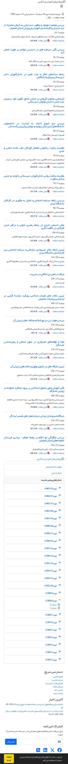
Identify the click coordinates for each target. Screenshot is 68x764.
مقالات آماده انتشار (54, 467)
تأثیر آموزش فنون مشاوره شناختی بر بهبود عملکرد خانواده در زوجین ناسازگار (34, 389)
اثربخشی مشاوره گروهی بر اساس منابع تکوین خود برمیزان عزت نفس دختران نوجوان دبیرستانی (34, 100)
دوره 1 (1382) (51, 660)
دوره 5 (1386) (51, 630)
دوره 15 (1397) (50, 548)
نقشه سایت (58, 693)
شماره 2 (53, 605)
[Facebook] (59, 751)
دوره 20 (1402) (50, 511)
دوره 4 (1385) (51, 637)
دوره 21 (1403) (50, 503)
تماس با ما (59, 690)
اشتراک (11, 741)
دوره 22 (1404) (50, 496)
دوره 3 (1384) (51, 645)
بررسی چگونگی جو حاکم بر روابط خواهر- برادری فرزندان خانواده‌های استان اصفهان (34, 439)
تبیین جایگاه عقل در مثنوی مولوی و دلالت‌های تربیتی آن (37, 366)
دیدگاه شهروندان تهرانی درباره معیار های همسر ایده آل (36, 416)
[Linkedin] (45, 751)
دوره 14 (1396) (50, 556)
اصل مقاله (38, 40)
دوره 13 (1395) (50, 563)
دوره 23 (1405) (50, 488)
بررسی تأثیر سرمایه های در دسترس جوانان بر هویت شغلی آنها (34, 51)
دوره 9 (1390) (51, 593)
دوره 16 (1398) (50, 541)
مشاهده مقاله (58, 40)
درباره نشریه (57, 680)
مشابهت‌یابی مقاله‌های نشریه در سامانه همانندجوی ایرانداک (38, 704)
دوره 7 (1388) (51, 615)
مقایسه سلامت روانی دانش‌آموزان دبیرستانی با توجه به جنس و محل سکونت (34, 177)
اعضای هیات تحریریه (54, 683)
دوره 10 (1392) (50, 586)
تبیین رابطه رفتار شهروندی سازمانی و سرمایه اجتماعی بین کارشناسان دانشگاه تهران (34, 251)
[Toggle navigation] (34, 6)
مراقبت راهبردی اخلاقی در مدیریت (47, 274)
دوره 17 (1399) (50, 533)
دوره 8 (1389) (51, 601)
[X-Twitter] (52, 751)
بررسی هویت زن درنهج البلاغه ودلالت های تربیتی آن (38, 320)
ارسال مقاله (58, 686)
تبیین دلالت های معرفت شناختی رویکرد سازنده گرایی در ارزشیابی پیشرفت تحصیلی (34, 297)
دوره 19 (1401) (50, 518)
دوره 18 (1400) (50, 526)
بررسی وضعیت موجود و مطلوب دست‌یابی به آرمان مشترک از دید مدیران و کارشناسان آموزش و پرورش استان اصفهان (34, 26)
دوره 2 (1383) (51, 652)
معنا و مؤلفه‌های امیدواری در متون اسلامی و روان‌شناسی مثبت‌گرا (34, 343)
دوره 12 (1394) (50, 571)
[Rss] (38, 751)
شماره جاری (57, 473)
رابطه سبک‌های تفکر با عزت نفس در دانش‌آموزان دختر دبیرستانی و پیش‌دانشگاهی (34, 76)
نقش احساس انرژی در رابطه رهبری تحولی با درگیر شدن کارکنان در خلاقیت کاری (34, 226)
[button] (40, 760)
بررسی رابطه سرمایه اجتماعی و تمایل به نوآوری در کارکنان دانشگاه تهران (34, 202)
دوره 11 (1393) (50, 578)
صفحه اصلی (58, 676)
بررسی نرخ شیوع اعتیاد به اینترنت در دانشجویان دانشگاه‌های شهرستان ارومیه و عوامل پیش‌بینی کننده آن (34, 125)
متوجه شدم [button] (9, 758)
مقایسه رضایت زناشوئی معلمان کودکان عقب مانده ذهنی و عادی (34, 149)
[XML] (8, 14)
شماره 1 (53, 608)
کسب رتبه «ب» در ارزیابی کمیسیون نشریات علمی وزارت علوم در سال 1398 (34, 712)
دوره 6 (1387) (51, 622)
